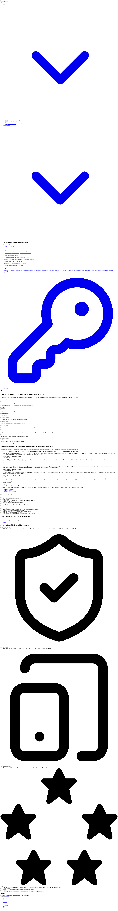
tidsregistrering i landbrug (96, 270)
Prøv (6, 388)
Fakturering (15, 121)
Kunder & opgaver (19, 122)
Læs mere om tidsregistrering (8, 489)
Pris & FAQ (5, 271)
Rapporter (14, 124)
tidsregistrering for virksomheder (47, 270)
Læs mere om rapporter (7, 492)
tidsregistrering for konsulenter (35, 270)
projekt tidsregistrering (86, 270)
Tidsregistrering (17, 120)
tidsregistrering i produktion (107, 270)
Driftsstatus (5, 906)
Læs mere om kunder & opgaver (9, 491)
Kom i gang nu (3, 399)
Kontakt (5, 905)
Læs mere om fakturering (8, 490)
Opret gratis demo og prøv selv (6, 443)
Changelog (5, 907)
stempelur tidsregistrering (76, 270)
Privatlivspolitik (21, 909)
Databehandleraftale (29, 909)
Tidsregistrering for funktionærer (9, 270)
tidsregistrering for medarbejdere (22, 270)
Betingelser (15, 909)
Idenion (7, 896)
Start (2, 407)
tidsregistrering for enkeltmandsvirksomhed (62, 270)
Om (3, 904)
